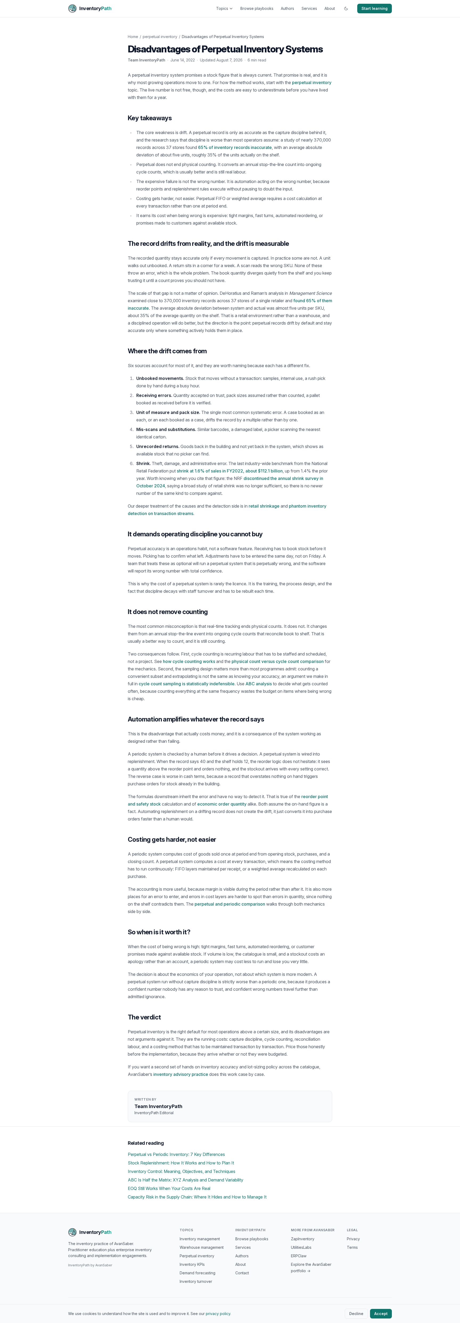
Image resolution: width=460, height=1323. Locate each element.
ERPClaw (298, 1256)
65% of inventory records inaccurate (235, 147)
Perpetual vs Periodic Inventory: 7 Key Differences (176, 1154)
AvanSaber (103, 1265)
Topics (222, 8)
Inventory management (200, 1239)
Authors (287, 8)
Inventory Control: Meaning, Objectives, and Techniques (181, 1171)
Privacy (353, 1239)
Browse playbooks (256, 8)
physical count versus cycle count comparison (278, 661)
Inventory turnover (196, 1281)
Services (309, 8)
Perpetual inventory (197, 1256)
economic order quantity (222, 804)
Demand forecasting (197, 1273)
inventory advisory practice (180, 1074)
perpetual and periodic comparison (230, 904)
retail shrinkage (264, 506)
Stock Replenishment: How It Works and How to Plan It (181, 1163)
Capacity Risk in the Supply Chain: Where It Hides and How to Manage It (197, 1197)
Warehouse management (202, 1247)
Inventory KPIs (192, 1264)
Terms (352, 1247)
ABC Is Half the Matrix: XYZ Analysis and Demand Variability (185, 1180)
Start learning (375, 8)
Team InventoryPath (146, 60)
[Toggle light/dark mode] (346, 8)
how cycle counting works (189, 661)
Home (133, 36)
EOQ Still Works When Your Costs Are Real (169, 1188)
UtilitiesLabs (301, 1247)
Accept (381, 1313)
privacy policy (218, 1313)
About (330, 8)
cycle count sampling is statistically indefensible (187, 683)
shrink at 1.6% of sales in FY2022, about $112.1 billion (230, 471)
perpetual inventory (160, 36)
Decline (356, 1313)
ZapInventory (302, 1239)
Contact (242, 1273)
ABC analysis (258, 683)
